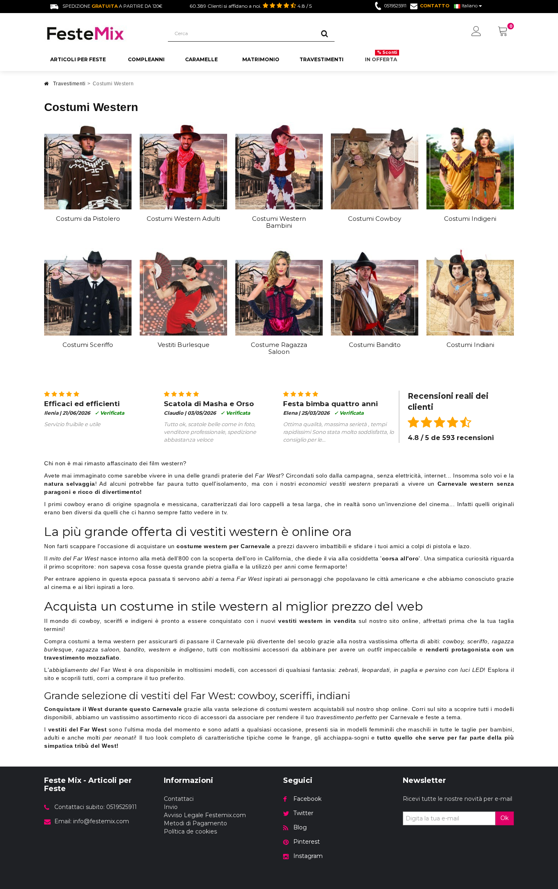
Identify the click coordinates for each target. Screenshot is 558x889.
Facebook (307, 798)
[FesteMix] (100, 33)
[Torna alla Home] (46, 85)
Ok (504, 818)
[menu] (476, 31)
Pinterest (306, 841)
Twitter (303, 813)
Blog (300, 827)
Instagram (308, 856)
